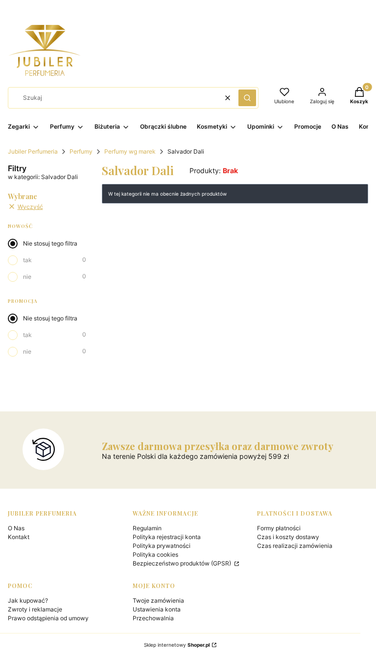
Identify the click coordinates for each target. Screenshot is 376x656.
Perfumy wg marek (130, 151)
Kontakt (18, 537)
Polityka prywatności (161, 545)
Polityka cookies (155, 554)
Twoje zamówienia (158, 600)
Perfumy (81, 151)
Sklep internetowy (177, 645)
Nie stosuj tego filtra (50, 243)
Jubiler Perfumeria (33, 151)
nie (27, 276)
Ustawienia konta (157, 609)
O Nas (16, 528)
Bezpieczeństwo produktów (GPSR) (183, 563)
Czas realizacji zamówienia (294, 545)
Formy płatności (279, 528)
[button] (247, 98)
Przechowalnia (153, 618)
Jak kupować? (28, 600)
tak (27, 260)
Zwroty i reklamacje (35, 609)
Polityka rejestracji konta (167, 537)
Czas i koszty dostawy (288, 537)
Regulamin (147, 528)
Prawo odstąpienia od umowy (48, 618)
